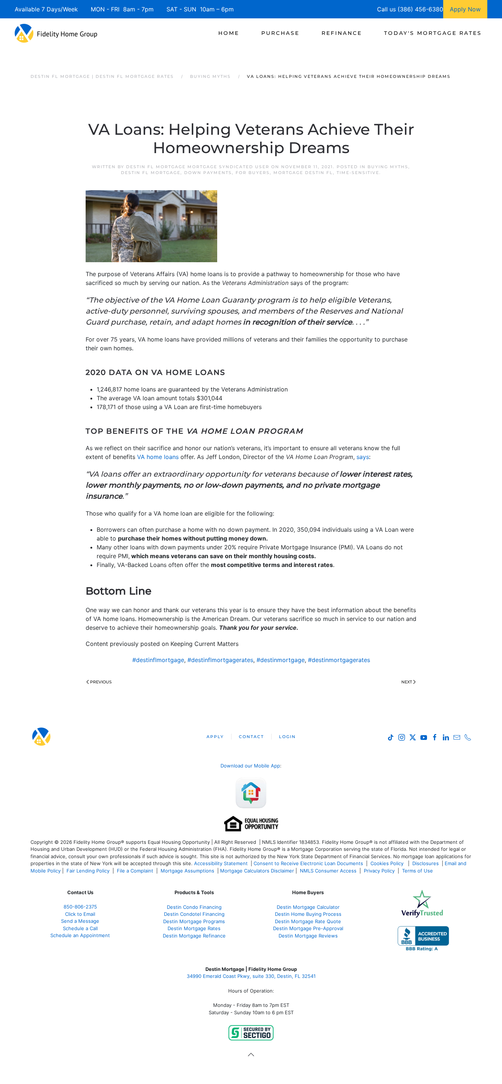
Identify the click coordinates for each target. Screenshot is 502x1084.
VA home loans (158, 456)
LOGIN (287, 736)
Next (406, 681)
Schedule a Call (80, 928)
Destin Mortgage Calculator (308, 907)
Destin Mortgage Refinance (194, 936)
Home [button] (228, 33)
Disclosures (425, 863)
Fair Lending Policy (88, 871)
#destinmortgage (281, 660)
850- (80, 907)
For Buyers (253, 172)
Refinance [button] (342, 33)
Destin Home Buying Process (308, 914)
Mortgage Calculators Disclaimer (257, 871)
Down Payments (208, 172)
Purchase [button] (280, 33)
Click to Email (80, 914)
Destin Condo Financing (194, 907)
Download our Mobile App (250, 766)
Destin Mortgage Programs (194, 921)
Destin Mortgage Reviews (308, 936)
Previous (101, 681)
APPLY (215, 736)
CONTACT (251, 736)
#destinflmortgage (158, 660)
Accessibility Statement (221, 863)
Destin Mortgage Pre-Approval (308, 928)
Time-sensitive (358, 172)
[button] (251, 1054)
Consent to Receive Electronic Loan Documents (308, 863)
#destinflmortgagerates (220, 660)
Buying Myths (387, 166)
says (362, 456)
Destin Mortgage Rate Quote (308, 921)
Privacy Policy (379, 871)
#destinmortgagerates (339, 660)
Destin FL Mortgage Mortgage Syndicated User (197, 166)
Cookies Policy (387, 863)
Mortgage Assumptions (187, 871)
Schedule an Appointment (80, 935)
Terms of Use (418, 871)
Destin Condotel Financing (194, 914)
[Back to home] (56, 33)
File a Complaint (136, 871)
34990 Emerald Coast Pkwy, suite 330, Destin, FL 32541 (251, 976)
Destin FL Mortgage (150, 172)
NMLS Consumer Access (328, 871)
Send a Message (80, 921)
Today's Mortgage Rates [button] (433, 33)
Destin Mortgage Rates (194, 928)
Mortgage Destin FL (303, 172)
